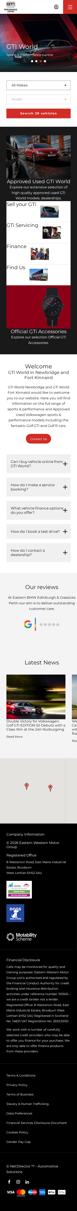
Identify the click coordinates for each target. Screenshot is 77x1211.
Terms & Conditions (21, 1075)
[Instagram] (18, 1182)
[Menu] (70, 7)
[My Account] (56, 7)
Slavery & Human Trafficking (27, 1104)
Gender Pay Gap (18, 1142)
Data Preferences (19, 1113)
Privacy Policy (17, 1085)
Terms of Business (20, 1094)
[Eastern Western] (10, 7)
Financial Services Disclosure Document (36, 1123)
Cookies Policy (17, 1132)
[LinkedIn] (27, 1182)
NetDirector (20, 1166)
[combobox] (38, 85)
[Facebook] (9, 1182)
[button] (27, 786)
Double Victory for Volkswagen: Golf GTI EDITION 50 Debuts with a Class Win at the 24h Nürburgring (35, 725)
